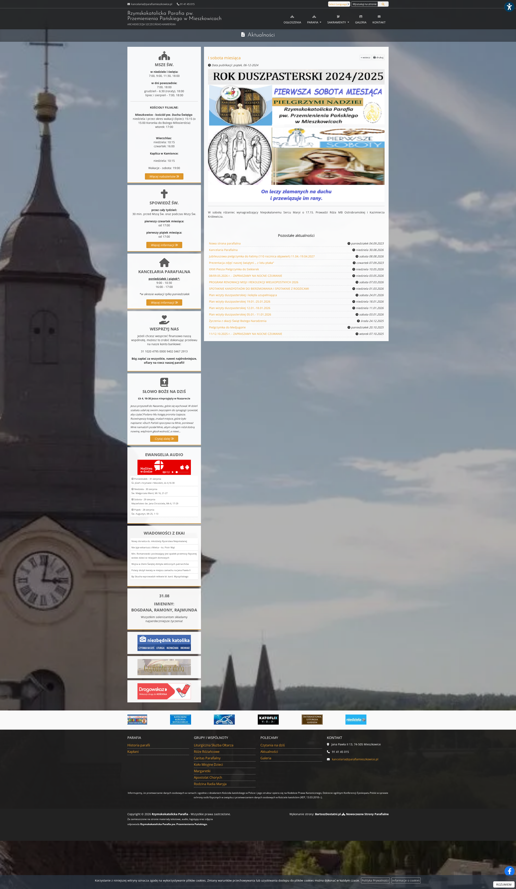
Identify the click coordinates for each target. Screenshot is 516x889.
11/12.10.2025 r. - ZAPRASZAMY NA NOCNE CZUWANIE (245, 334)
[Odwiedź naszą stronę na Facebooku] (510, 871)
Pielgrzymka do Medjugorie (227, 327)
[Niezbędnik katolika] (164, 642)
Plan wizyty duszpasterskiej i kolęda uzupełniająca (243, 295)
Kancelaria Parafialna (223, 250)
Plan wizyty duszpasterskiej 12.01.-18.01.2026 (239, 308)
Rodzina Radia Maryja (210, 784)
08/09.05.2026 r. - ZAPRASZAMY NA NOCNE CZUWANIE (245, 276)
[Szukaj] (383, 4)
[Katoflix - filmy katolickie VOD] (225, 720)
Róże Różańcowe (207, 751)
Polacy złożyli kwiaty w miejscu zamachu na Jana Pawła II (160, 570)
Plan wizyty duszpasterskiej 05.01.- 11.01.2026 (240, 314)
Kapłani (133, 751)
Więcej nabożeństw (162, 176)
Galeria (360, 22)
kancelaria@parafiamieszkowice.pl (151, 4)
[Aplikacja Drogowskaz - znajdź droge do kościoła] (164, 691)
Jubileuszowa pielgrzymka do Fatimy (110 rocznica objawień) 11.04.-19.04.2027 (262, 256)
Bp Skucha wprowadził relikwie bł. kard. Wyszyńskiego (159, 576)
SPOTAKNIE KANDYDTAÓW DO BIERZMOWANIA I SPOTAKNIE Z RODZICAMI (259, 288)
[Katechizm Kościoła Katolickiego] (138, 720)
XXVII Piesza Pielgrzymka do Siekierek (234, 269)
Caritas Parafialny (207, 758)
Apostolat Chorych (208, 777)
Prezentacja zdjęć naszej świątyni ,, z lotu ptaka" (241, 263)
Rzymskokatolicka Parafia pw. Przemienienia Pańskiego (174, 18)
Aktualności (261, 35)
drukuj (379, 57)
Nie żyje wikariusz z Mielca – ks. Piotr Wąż (153, 547)
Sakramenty (337, 22)
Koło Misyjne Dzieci (208, 764)
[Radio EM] (357, 720)
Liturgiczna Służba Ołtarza (213, 745)
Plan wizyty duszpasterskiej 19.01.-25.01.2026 (239, 301)
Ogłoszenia (292, 22)
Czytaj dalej (163, 439)
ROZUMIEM (504, 884)
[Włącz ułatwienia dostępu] (509, 7)
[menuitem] (292, 18)
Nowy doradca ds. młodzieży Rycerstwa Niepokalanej (159, 541)
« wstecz (365, 57)
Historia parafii (138, 745)
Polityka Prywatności (375, 880)
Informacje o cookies (406, 880)
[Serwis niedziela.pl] (313, 720)
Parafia (313, 22)
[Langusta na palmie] (181, 720)
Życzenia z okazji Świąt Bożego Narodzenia (237, 321)
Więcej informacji (163, 245)
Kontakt (379, 22)
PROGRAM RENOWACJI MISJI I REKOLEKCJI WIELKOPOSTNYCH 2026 (253, 282)
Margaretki (202, 771)
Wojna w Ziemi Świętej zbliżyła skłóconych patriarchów (160, 563)
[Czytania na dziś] (164, 667)
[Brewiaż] (269, 720)
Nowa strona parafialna (225, 243)
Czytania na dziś (272, 745)
